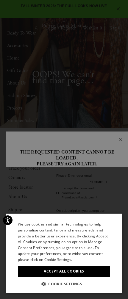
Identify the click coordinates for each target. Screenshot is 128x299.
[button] (64, 284)
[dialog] (64, 149)
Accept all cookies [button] (64, 271)
